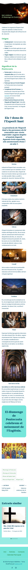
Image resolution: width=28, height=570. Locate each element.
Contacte (21, 552)
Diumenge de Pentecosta (9, 470)
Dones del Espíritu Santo (9, 476)
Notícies (12, 552)
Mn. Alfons (8, 531)
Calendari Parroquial (14, 555)
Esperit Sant (19, 479)
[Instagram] (15, 567)
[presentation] (14, 515)
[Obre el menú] (24, 2)
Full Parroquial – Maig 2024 (6, 488)
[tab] (12, 538)
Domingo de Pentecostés (9, 473)
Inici (5, 552)
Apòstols (7, 96)
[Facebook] (12, 567)
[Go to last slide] (4, 522)
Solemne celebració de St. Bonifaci (21, 489)
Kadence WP (18, 564)
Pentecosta (7, 69)
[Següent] (24, 522)
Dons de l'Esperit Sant (8, 479)
